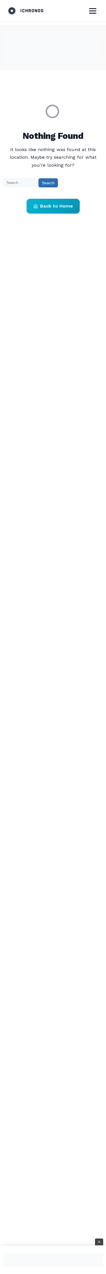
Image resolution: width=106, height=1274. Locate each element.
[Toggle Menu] (92, 11)
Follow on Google (32, 1265)
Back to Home (56, 206)
